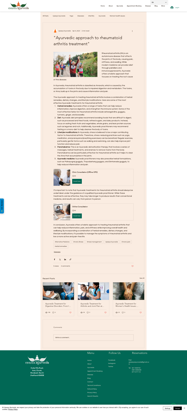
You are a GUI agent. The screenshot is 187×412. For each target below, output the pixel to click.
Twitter (110, 366)
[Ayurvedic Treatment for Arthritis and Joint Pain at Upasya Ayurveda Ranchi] (93, 291)
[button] (93, 177)
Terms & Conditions (94, 385)
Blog (89, 378)
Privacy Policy (92, 392)
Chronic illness (78, 242)
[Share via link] (70, 259)
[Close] (184, 408)
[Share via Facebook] (54, 259)
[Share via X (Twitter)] (60, 259)
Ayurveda (102, 16)
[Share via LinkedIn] (65, 259)
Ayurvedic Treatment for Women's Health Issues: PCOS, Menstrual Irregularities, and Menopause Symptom (128, 304)
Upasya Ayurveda (59, 16)
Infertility (91, 16)
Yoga (71, 16)
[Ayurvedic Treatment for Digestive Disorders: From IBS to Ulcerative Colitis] (58, 291)
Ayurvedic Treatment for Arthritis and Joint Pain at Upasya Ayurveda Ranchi (91, 304)
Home (89, 360)
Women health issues (117, 16)
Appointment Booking (94, 371)
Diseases (80, 16)
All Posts (45, 16)
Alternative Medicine (62, 242)
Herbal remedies (61, 246)
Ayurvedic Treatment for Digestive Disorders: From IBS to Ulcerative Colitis (58, 304)
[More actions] (132, 31)
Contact (90, 382)
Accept (177, 408)
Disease (90, 374)
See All (142, 278)
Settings (167, 408)
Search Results (92, 396)
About (89, 364)
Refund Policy (92, 389)
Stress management (94, 242)
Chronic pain (126, 242)
